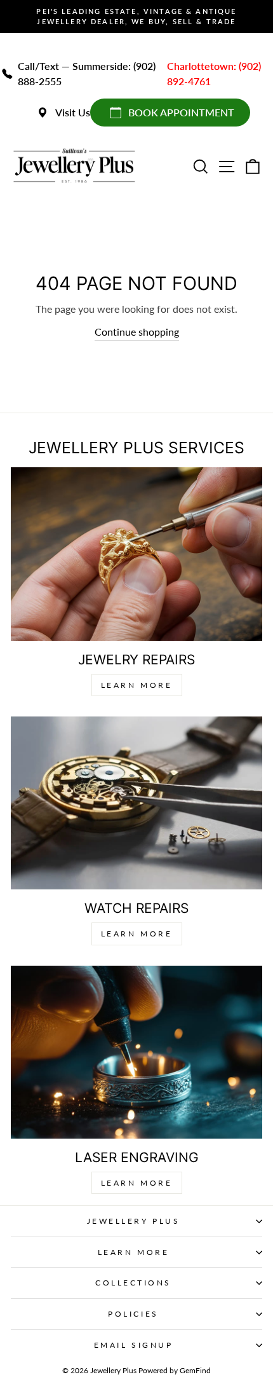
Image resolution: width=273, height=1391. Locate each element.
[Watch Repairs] (136, 802)
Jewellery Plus (133, 1221)
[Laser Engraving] (136, 1052)
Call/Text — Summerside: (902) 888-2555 (87, 73)
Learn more (137, 1183)
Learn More (137, 685)
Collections (133, 1282)
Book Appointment (181, 112)
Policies (133, 1314)
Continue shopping (137, 331)
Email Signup (133, 1345)
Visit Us (72, 112)
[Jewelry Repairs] (136, 553)
